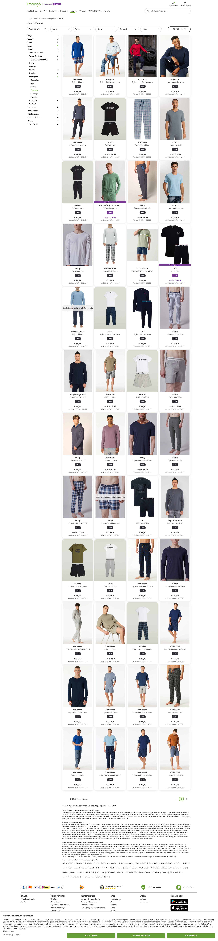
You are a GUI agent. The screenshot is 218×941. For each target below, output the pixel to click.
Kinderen (30, 39)
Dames (30, 42)
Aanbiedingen (116, 899)
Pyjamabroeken (131, 868)
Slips (32, 83)
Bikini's (164, 872)
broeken (102, 814)
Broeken (32, 73)
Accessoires (33, 110)
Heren (29, 46)
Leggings (34, 93)
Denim (32, 70)
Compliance (55, 910)
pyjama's (69, 812)
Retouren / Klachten (88, 902)
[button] (185, 4)
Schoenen (32, 107)
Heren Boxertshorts (86, 872)
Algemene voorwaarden (60, 905)
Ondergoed (33, 76)
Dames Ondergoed (167, 863)
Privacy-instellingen (58, 907)
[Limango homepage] (34, 4)
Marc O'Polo (180, 816)
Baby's (29, 36)
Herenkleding (67, 863)
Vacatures (24, 902)
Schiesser (163, 857)
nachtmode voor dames (134, 857)
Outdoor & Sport (34, 117)
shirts (95, 814)
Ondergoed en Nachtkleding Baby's (153, 868)
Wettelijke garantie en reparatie (93, 907)
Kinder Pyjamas (116, 868)
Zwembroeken (144, 872)
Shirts (31, 63)
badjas (84, 834)
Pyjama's (34, 90)
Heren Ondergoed (125, 863)
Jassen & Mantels (36, 53)
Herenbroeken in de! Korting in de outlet (100, 863)
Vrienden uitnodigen (28, 899)
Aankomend (145, 902)
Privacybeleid (56, 902)
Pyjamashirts (132, 872)
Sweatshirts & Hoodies (38, 59)
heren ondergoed (146, 839)
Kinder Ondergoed (86, 868)
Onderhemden (175, 872)
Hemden (32, 66)
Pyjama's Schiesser (102, 877)
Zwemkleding (87, 877)
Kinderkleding (182, 863)
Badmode (33, 100)
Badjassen (111, 872)
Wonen (30, 121)
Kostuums (33, 104)
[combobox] (168, 11)
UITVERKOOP (32, 124)
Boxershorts (35, 80)
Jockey (173, 816)
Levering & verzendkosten (91, 899)
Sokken (33, 87)
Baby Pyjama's (102, 868)
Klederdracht (33, 114)
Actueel (143, 899)
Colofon (54, 899)
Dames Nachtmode (69, 868)
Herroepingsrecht (87, 905)
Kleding (31, 49)
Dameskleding (140, 863)
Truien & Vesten (35, 56)
